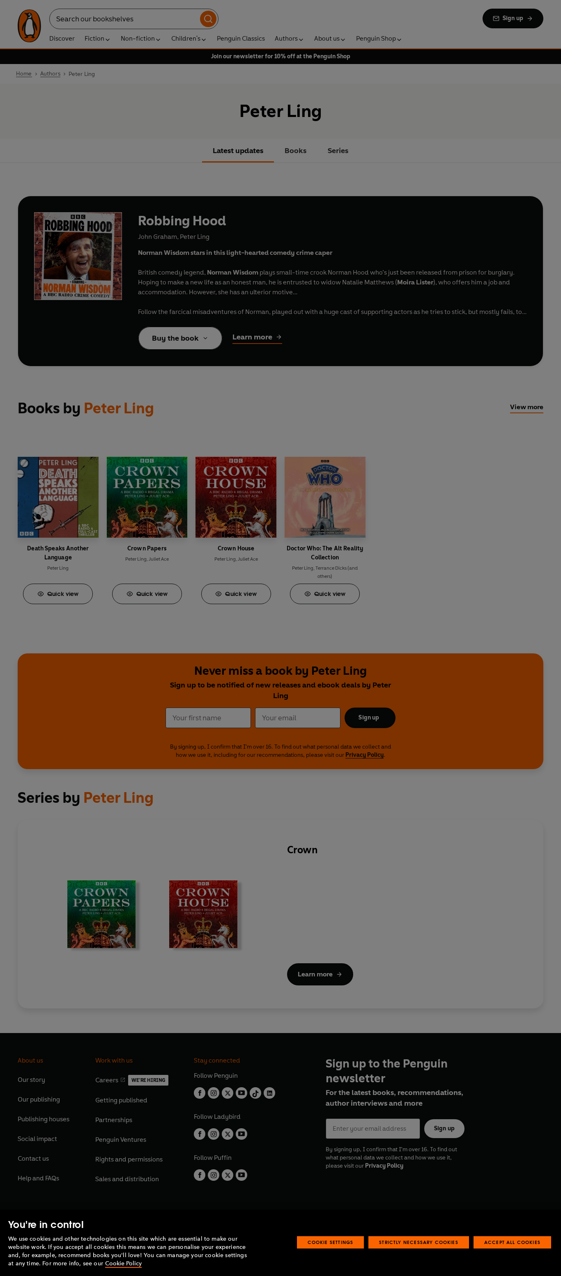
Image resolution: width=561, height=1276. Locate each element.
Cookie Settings (331, 1242)
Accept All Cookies (512, 1242)
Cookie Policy (123, 1263)
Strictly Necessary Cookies (418, 1242)
